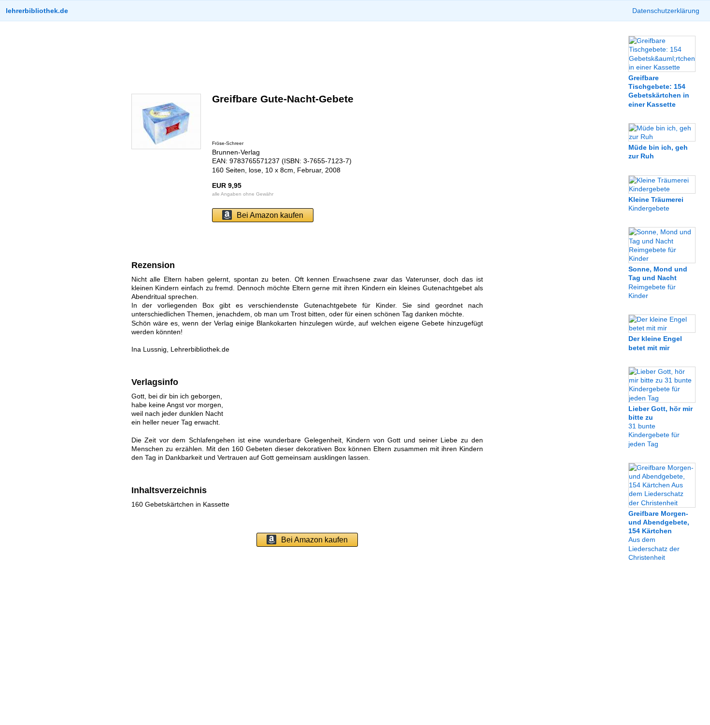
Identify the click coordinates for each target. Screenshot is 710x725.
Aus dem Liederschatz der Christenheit (658, 535)
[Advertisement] (307, 57)
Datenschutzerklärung (665, 10)
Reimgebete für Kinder (657, 282)
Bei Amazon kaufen (270, 215)
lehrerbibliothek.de (37, 10)
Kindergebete (655, 204)
